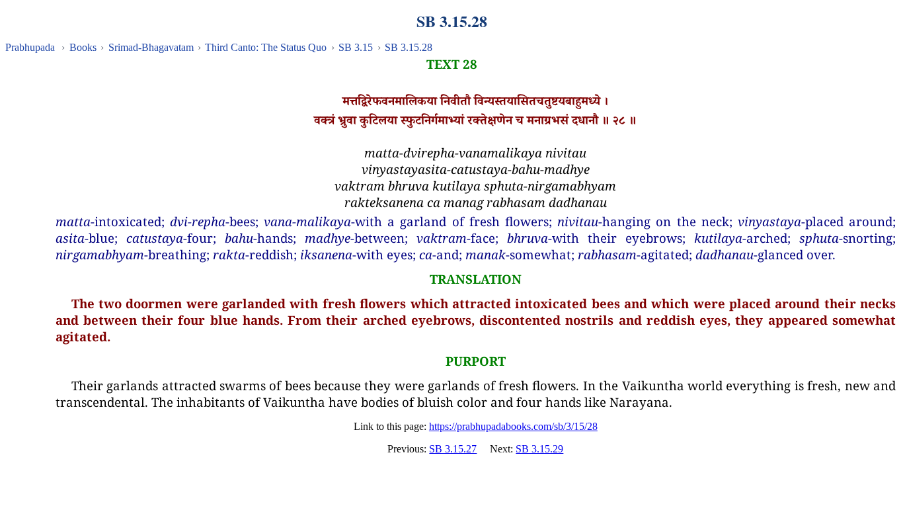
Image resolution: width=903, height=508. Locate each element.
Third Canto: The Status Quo (266, 47)
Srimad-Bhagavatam (151, 47)
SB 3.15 (355, 47)
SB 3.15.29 (539, 448)
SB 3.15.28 (408, 47)
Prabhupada (30, 47)
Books (83, 47)
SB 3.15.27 (453, 448)
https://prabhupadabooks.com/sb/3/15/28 (513, 426)
